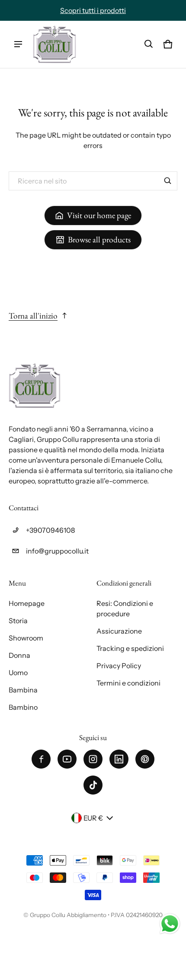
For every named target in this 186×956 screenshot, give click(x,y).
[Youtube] (67, 759)
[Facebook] (41, 759)
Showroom (26, 638)
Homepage (27, 603)
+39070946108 (50, 530)
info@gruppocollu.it (57, 551)
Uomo (18, 672)
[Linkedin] (118, 759)
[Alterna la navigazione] (18, 44)
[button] (148, 44)
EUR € (93, 818)
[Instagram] (93, 759)
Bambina (23, 690)
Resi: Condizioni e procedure (124, 608)
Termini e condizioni (128, 683)
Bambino (23, 707)
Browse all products (99, 239)
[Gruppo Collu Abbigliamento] (54, 44)
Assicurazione (119, 631)
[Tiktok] (93, 785)
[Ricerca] (167, 180)
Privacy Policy (118, 665)
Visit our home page (99, 215)
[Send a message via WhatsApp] (170, 924)
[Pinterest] (144, 759)
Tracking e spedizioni (130, 648)
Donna (19, 655)
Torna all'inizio (33, 315)
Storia (18, 620)
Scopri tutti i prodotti (93, 10)
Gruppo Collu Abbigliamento (68, 914)
